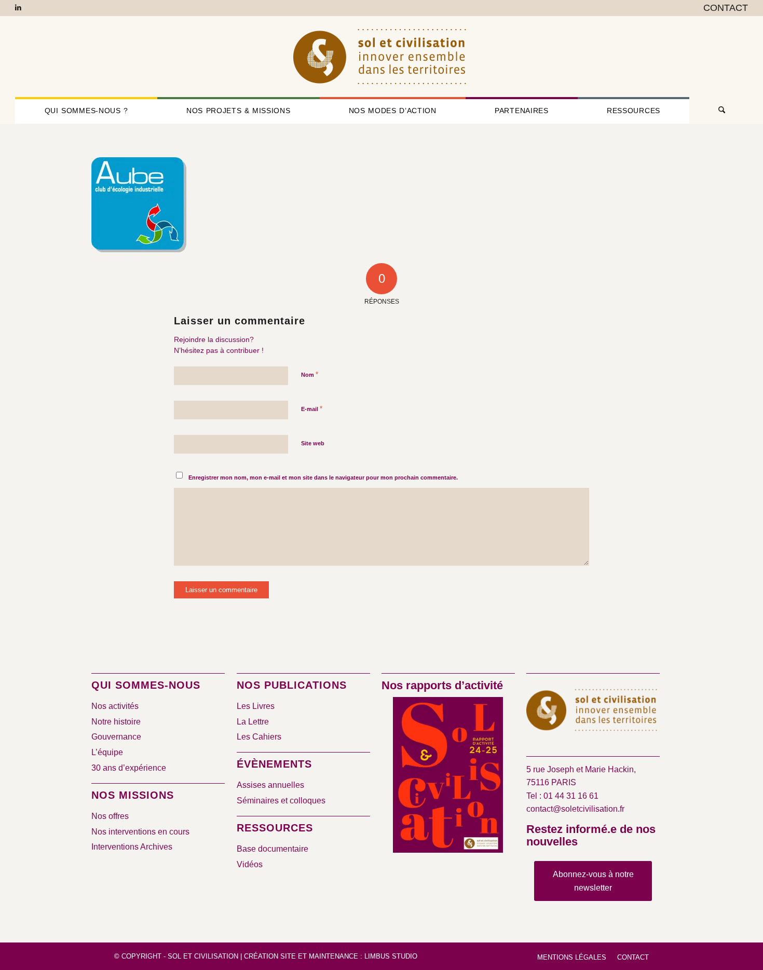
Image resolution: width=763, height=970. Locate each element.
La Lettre (253, 721)
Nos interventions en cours (140, 831)
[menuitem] (723, 8)
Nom (309, 374)
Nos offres (110, 816)
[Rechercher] (718, 111)
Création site (270, 956)
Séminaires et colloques (281, 800)
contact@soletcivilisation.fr (575, 808)
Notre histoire (116, 721)
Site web (312, 443)
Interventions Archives (131, 846)
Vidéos (250, 864)
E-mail (311, 409)
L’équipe (107, 752)
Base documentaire (272, 848)
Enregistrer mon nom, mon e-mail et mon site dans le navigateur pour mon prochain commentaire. (323, 477)
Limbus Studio (390, 956)
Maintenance (333, 956)
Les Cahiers (259, 736)
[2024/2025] (448, 776)
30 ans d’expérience (128, 767)
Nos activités (115, 706)
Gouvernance (116, 736)
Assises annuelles (270, 785)
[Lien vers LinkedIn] (18, 8)
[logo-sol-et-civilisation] (381, 56)
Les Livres (256, 706)
